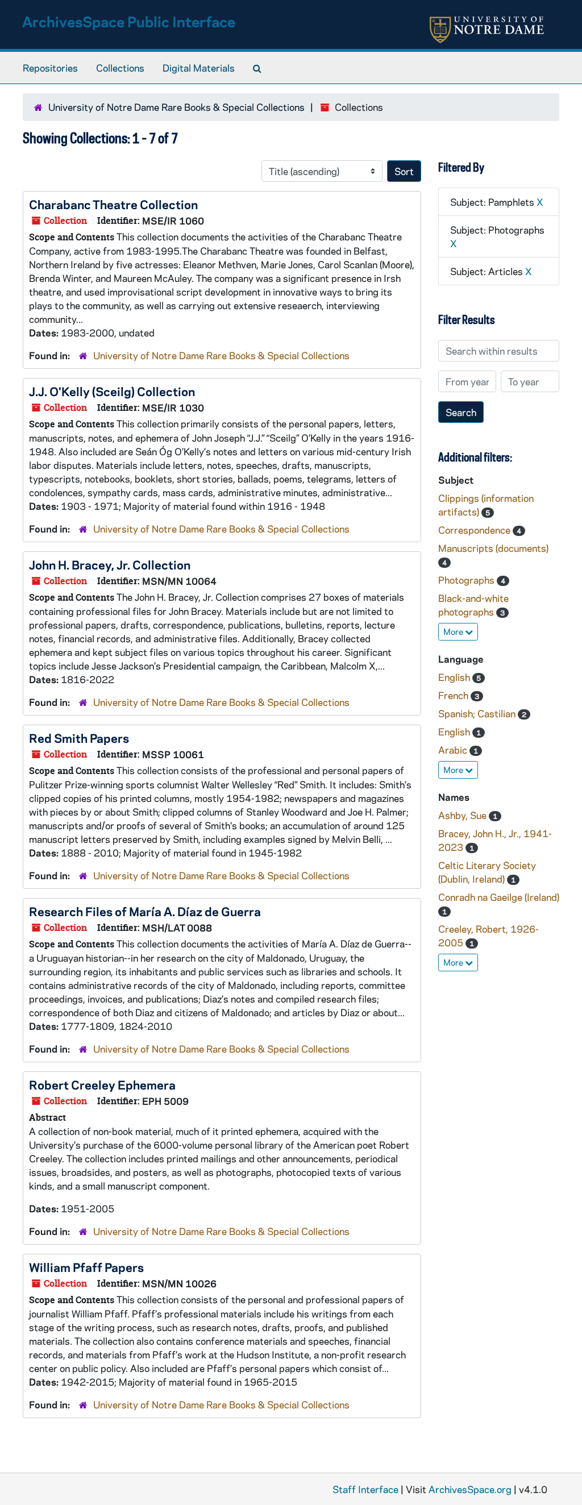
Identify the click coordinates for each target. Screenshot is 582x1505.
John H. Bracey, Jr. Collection (109, 564)
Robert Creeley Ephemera (102, 1084)
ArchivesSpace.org (470, 1489)
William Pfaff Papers (86, 1267)
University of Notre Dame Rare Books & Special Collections (176, 107)
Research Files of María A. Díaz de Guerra (145, 911)
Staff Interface (365, 1489)
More (454, 631)
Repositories (50, 67)
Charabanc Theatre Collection (113, 204)
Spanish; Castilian (478, 713)
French (454, 695)
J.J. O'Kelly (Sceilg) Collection (112, 391)
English (455, 677)
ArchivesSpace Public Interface (128, 21)
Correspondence (475, 529)
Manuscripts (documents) (493, 548)
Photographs (467, 579)
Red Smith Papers (79, 738)
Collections (120, 67)
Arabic (453, 749)
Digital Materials (199, 67)
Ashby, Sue (463, 815)
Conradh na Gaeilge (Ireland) (498, 897)
